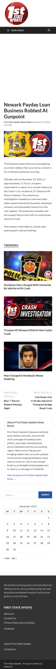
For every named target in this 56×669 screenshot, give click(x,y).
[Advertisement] (28, 68)
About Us (9, 613)
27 (34, 543)
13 (34, 530)
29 (48, 543)
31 (14, 549)
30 (7, 549)
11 (21, 530)
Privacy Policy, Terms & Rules (19, 622)
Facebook (9, 628)
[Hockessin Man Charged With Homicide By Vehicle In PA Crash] (28, 281)
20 (34, 536)
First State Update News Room (18, 122)
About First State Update (17, 643)
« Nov (7, 558)
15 (48, 530)
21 (41, 536)
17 (14, 536)
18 (21, 536)
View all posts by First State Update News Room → (27, 477)
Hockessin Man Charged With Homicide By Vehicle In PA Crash (27, 286)
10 (14, 530)
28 (41, 543)
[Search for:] (28, 494)
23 (7, 543)
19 (28, 536)
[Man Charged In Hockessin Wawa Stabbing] (28, 372)
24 (14, 543)
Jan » (14, 558)
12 (28, 530)
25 (21, 543)
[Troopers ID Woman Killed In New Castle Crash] (28, 326)
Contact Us (10, 618)
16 (7, 536)
